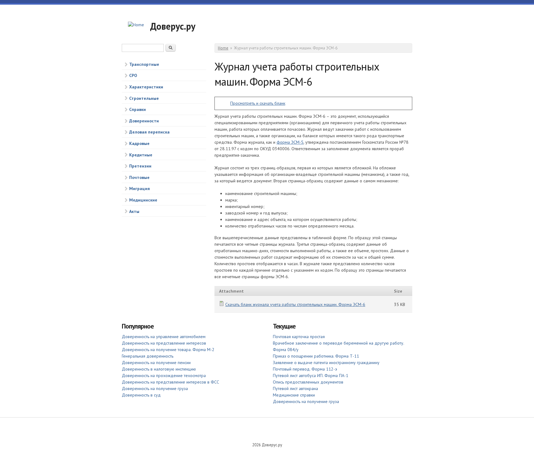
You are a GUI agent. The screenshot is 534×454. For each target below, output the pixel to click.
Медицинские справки (294, 395)
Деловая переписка (149, 132)
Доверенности (144, 121)
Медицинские (143, 200)
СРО (133, 75)
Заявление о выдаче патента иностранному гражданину (326, 362)
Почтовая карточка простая (299, 336)
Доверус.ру (172, 26)
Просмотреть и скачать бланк (257, 103)
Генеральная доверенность (147, 356)
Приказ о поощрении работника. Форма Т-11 (316, 356)
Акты (134, 211)
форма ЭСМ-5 (290, 142)
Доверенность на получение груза (155, 388)
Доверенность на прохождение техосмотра (164, 375)
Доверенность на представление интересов (164, 343)
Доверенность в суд (141, 395)
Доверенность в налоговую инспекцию (159, 369)
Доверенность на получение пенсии (156, 362)
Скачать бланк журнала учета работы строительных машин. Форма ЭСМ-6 (295, 304)
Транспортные (144, 64)
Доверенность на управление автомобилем (164, 336)
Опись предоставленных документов (308, 382)
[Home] (136, 25)
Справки (137, 109)
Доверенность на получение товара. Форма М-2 (168, 349)
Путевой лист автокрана (295, 388)
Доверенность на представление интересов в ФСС (170, 382)
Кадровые (139, 143)
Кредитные (140, 155)
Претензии (140, 166)
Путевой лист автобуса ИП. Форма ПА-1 (310, 375)
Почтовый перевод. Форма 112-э (305, 369)
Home (223, 48)
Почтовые (139, 177)
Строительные (144, 98)
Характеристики (146, 87)
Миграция (139, 188)
